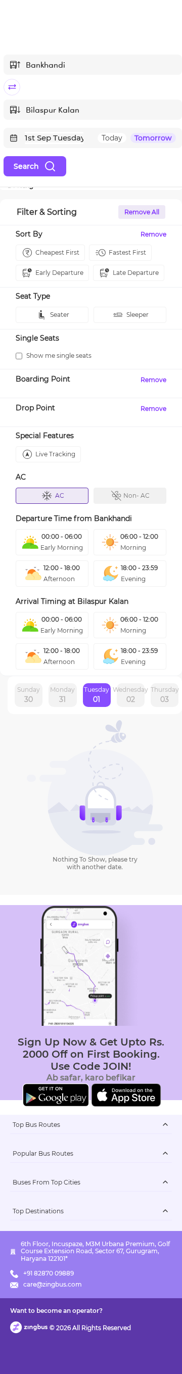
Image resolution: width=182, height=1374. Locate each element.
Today (112, 138)
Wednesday (131, 695)
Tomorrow (153, 138)
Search (26, 166)
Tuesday (96, 695)
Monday (62, 695)
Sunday (28, 695)
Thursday (164, 695)
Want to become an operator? (56, 1310)
